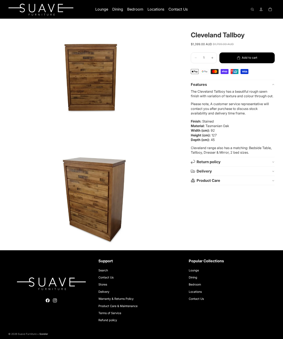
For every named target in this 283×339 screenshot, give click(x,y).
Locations (195, 291)
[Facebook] (47, 300)
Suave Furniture (27, 333)
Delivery (204, 171)
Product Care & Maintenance (118, 306)
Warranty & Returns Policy (116, 298)
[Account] (261, 9)
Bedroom (195, 284)
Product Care (208, 180)
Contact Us (106, 277)
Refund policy (107, 320)
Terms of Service (109, 313)
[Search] (252, 9)
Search (103, 270)
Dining (193, 277)
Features (199, 84)
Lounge (194, 270)
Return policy (209, 162)
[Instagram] (54, 300)
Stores (102, 284)
